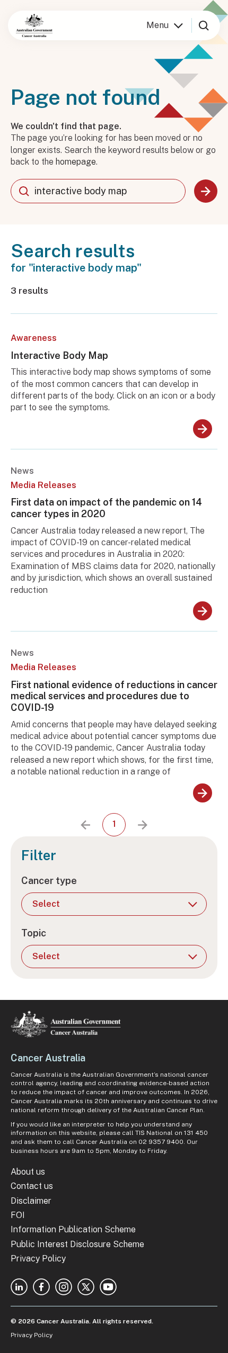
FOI (18, 1215)
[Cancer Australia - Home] (34, 25)
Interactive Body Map (59, 355)
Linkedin (19, 1286)
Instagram (63, 1286)
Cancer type (49, 880)
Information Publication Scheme (73, 1229)
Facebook (41, 1286)
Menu (157, 25)
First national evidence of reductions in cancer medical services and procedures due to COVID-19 (114, 696)
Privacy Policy (38, 1258)
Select (46, 904)
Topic (33, 933)
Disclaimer (31, 1201)
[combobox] (98, 191)
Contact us (32, 1186)
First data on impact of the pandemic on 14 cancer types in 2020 (106, 508)
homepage (76, 162)
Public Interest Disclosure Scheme (77, 1244)
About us (28, 1172)
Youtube (108, 1286)
